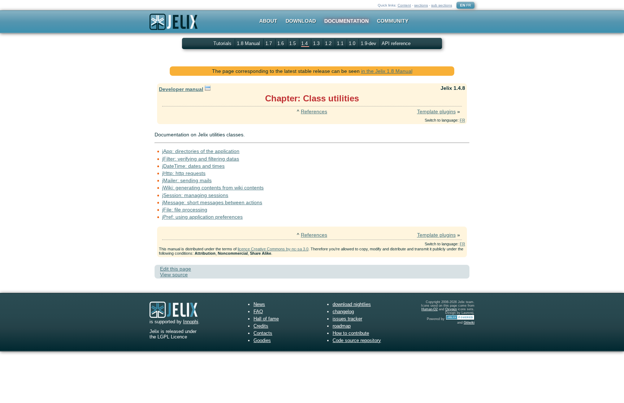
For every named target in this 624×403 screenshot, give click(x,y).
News (259, 304)
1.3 (317, 43)
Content (404, 5)
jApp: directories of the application (200, 151)
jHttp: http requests (183, 173)
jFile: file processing (184, 210)
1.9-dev (369, 43)
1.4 (305, 43)
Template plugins (436, 111)
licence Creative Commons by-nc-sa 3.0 (273, 249)
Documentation (346, 21)
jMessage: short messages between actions (212, 202)
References (314, 111)
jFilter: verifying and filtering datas (200, 159)
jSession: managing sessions (195, 195)
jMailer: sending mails (187, 180)
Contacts (263, 333)
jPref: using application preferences (202, 217)
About (268, 21)
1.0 (353, 43)
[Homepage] (174, 26)
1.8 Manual (249, 43)
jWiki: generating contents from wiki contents (213, 187)
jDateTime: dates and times (193, 166)
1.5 (293, 43)
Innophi (190, 321)
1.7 (269, 43)
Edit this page (175, 269)
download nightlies (352, 304)
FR (468, 5)
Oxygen (451, 309)
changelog (343, 311)
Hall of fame (266, 318)
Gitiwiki (469, 322)
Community (392, 21)
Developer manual (181, 89)
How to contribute (351, 333)
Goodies (262, 340)
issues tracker (347, 318)
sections (421, 5)
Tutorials (222, 43)
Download (301, 21)
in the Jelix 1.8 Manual (386, 71)
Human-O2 (429, 309)
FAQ (258, 311)
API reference (396, 43)
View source (174, 274)
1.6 (281, 43)
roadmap (342, 326)
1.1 (341, 43)
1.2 (329, 43)
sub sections (441, 5)
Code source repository (357, 340)
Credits (261, 326)
